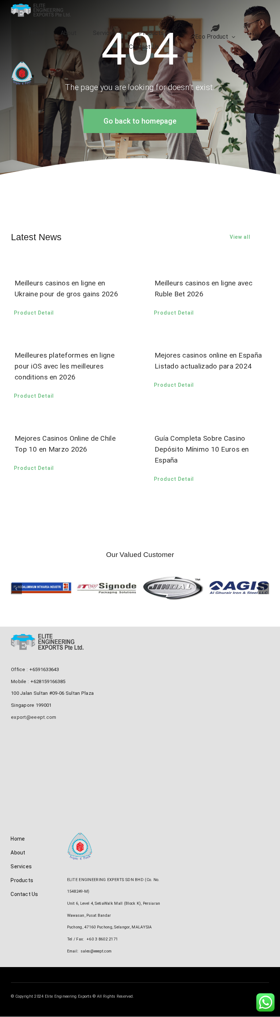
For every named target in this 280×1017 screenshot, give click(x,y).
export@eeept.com (34, 717)
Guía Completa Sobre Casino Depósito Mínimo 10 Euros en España (202, 449)
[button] (16, 588)
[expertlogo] (22, 64)
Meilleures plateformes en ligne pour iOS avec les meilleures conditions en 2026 (64, 366)
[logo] (41, 7)
